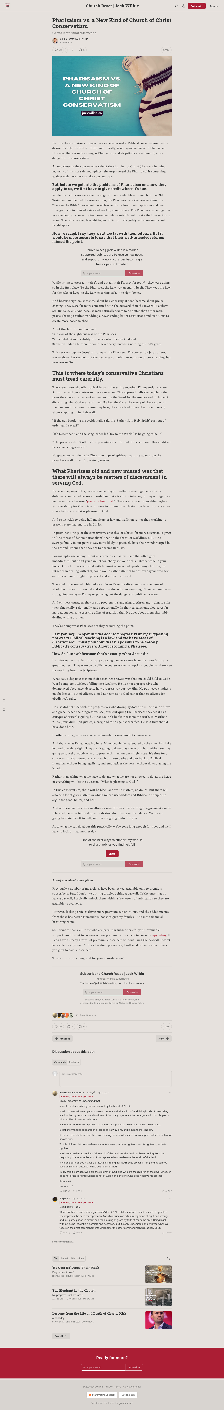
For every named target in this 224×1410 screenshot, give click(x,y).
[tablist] (66, 1062)
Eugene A (65, 1198)
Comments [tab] (60, 1062)
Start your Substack (103, 1394)
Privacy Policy (136, 1002)
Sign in (214, 6)
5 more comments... (63, 1241)
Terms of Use (128, 999)
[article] (112, 1274)
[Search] (176, 6)
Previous (65, 1038)
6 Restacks (91, 1015)
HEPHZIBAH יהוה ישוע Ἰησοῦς (76, 1092)
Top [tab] (56, 1258)
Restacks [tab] (74, 1062)
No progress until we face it (67, 1295)
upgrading (159, 935)
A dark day (58, 1318)
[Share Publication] (183, 6)
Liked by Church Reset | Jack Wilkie (78, 1096)
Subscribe (197, 6)
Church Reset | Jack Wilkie (74, 39)
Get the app (128, 1394)
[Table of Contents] (3, 705)
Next (161, 1038)
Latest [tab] (64, 1258)
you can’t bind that (100, 501)
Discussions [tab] (77, 1258)
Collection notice (132, 1386)
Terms (117, 1386)
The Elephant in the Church (74, 1290)
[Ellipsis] (170, 1092)
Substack (96, 1403)
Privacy (108, 1386)
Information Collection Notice (111, 1002)
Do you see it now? (63, 1272)
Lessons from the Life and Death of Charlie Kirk (89, 1313)
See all (59, 1336)
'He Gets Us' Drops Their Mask (75, 1267)
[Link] (47, 186)
